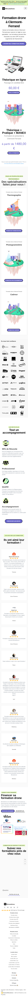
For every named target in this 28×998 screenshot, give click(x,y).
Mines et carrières (14, 940)
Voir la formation (13, 92)
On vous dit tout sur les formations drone (14, 163)
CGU (25, 989)
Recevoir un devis (13, 521)
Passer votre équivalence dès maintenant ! (16, 3)
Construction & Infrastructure (14, 938)
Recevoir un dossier (8, 811)
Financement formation (14, 921)
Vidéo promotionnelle (14, 933)
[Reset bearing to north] (25, 864)
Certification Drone (14, 925)
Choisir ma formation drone (13, 44)
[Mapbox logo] (5, 890)
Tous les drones (14, 968)
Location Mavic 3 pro (14, 960)
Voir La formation (13, 153)
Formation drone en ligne (14, 917)
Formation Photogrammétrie (13, 280)
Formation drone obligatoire (14, 923)
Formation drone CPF (14, 919)
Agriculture (14, 942)
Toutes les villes (14, 894)
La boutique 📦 (14, 975)
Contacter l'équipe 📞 (14, 980)
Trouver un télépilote (14, 946)
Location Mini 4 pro (14, 958)
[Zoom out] (25, 862)
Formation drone (14, 915)
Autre (14, 944)
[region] (14, 875)
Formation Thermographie (13, 230)
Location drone (14, 954)
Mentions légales (19, 989)
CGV (2, 991)
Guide (14, 948)
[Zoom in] (25, 860)
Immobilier (14, 935)
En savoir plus (20, 811)
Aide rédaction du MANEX (14, 927)
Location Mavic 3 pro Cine (14, 962)
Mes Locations (14, 956)
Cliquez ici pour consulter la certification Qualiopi (20, 827)
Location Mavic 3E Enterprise (14, 966)
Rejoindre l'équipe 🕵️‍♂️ (14, 985)
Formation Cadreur (13, 330)
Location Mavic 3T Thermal (14, 964)
